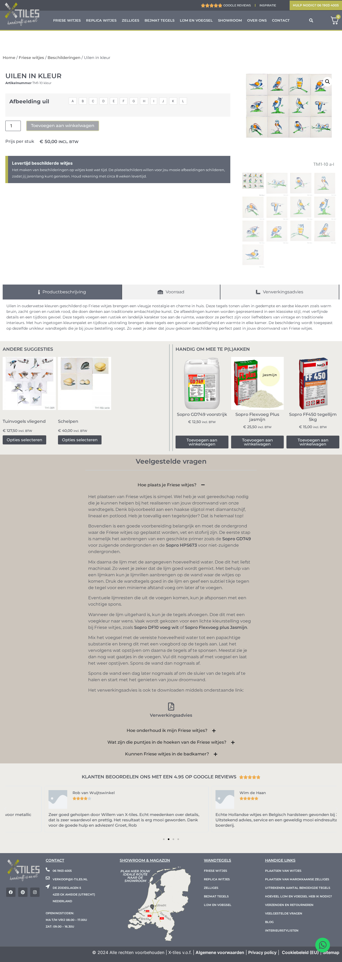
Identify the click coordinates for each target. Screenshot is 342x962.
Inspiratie (267, 5)
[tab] (62, 292)
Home (9, 57)
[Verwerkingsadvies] (171, 707)
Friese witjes (67, 20)
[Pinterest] (23, 892)
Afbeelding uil (29, 101)
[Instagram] (35, 892)
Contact (281, 20)
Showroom (230, 20)
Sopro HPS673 (181, 545)
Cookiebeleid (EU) (300, 952)
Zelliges (130, 20)
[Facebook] (10, 892)
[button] (327, 81)
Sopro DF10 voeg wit (156, 627)
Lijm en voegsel (196, 20)
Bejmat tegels (159, 20)
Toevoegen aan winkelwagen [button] (201, 442)
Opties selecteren (24, 439)
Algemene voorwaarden (220, 952)
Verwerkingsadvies (171, 715)
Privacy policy (262, 952)
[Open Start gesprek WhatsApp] (322, 945)
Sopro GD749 (236, 538)
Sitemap (331, 952)
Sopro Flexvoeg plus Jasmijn (216, 627)
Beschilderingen (64, 57)
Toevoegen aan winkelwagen (62, 125)
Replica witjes (101, 20)
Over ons (257, 20)
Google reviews (237, 5)
